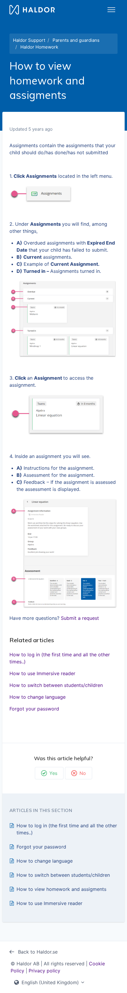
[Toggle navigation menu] (111, 10)
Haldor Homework (39, 47)
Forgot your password (34, 709)
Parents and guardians (76, 40)
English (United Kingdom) (50, 982)
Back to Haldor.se (37, 952)
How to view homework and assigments (61, 889)
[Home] (32, 9)
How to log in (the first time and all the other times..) (59, 658)
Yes (53, 773)
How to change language (37, 697)
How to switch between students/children (56, 685)
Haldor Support (29, 40)
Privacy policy (44, 971)
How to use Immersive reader (42, 673)
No (82, 773)
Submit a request (80, 618)
